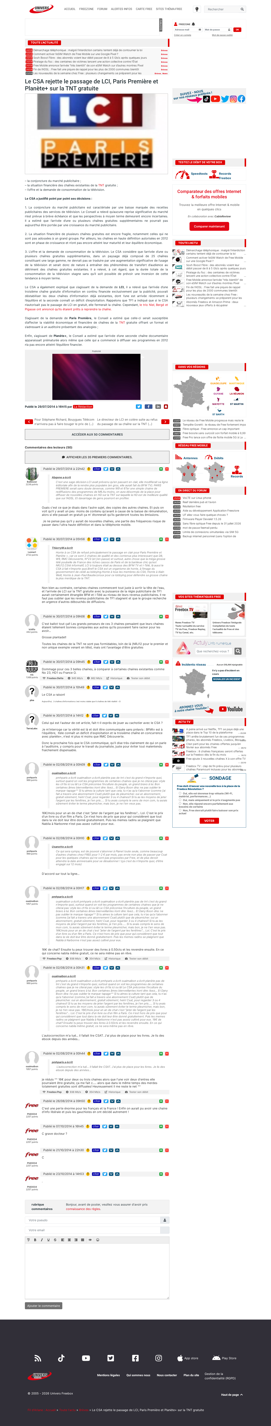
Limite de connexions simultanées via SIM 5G (211, 532)
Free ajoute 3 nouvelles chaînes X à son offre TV (216, 758)
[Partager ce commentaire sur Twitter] (105, 469)
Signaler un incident (227, 679)
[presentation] (29, 1240)
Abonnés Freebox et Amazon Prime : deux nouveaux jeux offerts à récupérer (216, 303)
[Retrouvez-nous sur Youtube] (86, 1358)
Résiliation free (192, 506)
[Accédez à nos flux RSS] (39, 1358)
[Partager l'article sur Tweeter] (139, 406)
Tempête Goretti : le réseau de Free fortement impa (214, 424)
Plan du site (191, 1375)
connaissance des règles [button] (83, 1209)
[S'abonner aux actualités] (166, 406)
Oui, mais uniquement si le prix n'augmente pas (211, 800)
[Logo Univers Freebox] (41, 9)
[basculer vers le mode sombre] (197, 9)
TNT (101, 185)
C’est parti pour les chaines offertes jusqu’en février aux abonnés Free (213, 745)
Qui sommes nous (138, 1375)
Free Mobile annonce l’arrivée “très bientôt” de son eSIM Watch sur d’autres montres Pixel (88, 65)
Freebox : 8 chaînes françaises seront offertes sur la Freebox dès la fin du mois (214, 753)
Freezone (184, 24)
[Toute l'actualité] (160, 42)
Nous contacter (167, 1375)
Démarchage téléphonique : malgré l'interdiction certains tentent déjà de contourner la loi (216, 252)
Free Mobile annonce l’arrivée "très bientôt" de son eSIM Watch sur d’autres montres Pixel (216, 281)
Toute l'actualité (44, 42)
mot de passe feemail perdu (200, 527)
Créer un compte (182, 35)
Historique (116, 678)
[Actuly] (185, 648)
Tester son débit (140, 678)
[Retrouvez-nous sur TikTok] (62, 1358)
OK (237, 29)
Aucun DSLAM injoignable (230, 665)
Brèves (164, 50)
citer (97, 469)
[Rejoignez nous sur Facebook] (136, 1358)
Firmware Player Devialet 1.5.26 (202, 519)
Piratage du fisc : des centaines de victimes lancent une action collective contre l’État (85, 61)
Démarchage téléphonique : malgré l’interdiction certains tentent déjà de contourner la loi (87, 50)
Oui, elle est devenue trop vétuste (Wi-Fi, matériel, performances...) (206, 795)
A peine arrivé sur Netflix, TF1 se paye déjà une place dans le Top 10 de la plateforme (215, 731)
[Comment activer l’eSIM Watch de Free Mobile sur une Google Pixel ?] (178, 260)
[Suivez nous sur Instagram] (159, 1358)
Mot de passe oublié (222, 35)
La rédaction (83, 406)
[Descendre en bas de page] (112, 469)
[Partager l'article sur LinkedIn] (158, 406)
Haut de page (230, 1394)
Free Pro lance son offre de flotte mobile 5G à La (213, 437)
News (165, 73)
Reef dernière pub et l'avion (199, 502)
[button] (28, 1240)
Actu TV (184, 722)
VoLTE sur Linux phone (197, 497)
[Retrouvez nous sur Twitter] (111, 1358)
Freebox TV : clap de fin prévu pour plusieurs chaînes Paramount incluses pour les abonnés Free (214, 769)
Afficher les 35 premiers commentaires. (99, 457)
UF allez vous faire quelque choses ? (205, 514)
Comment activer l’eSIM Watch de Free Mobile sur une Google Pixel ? (75, 54)
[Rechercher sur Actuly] (238, 651)
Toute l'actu (67, 1410)
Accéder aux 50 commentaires (97, 434)
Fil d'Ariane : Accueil (42, 1410)
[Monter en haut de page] (118, 469)
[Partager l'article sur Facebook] (148, 406)
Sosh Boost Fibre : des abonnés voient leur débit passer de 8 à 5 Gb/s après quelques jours (90, 57)
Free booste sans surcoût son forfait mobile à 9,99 (214, 433)
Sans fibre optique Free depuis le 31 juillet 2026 (212, 523)
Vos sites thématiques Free (199, 596)
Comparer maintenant (209, 226)
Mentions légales (108, 1375)
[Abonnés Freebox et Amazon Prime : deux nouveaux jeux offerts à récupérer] (178, 304)
